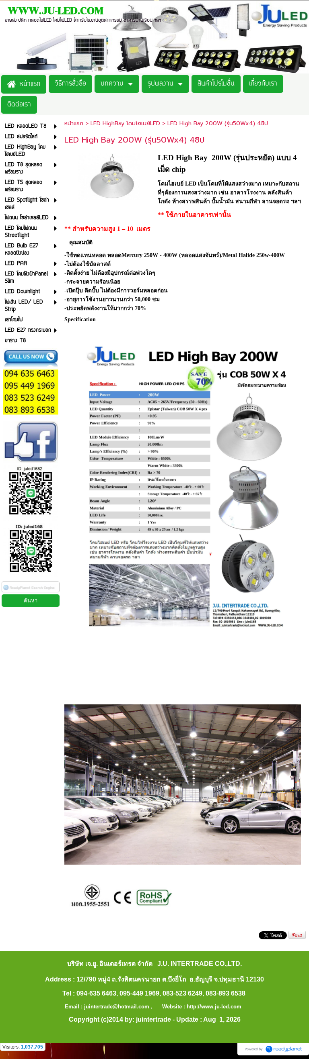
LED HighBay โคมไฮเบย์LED (126, 123)
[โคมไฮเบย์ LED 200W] (109, 175)
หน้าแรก (73, 123)
